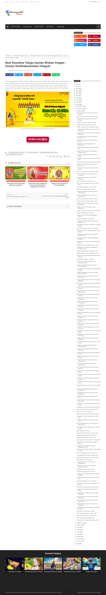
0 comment (31, 70)
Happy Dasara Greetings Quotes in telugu (88, 245)
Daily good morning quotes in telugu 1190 (88, 520)
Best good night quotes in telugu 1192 (87, 515)
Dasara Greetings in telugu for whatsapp (87, 228)
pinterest (95, 36)
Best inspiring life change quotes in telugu (88, 414)
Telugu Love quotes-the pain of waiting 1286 (88, 210)
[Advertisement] (37, 42)
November (80, 108)
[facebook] (100, 1)
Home (6, 1)
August (79, 525)
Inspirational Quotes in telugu (33, 571)
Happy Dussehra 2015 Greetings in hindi (87, 253)
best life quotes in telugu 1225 (85, 411)
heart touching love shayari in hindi (86, 181)
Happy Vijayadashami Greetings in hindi (87, 251)
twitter (82, 44)
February (79, 538)
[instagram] (97, 1)
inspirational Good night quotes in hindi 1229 (88, 407)
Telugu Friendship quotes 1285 (85, 212)
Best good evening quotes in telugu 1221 (87, 433)
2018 (77, 97)
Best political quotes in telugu (84, 459)
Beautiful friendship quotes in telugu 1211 (87, 457)
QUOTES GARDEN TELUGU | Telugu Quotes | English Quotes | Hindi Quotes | (37, 592)
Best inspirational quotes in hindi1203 (86, 481)
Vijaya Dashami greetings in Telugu (52, 55)
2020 (77, 93)
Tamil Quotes (60, 26)
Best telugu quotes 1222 (83, 430)
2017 (77, 100)
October (79, 111)
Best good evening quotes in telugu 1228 (87, 409)
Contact (17, 1)
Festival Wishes (15, 26)
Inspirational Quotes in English (53, 571)
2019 (77, 95)
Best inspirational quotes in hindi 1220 (87, 435)
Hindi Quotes (50, 26)
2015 (77, 104)
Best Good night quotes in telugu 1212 (87, 453)
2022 (77, 88)
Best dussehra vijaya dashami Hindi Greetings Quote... (86, 262)
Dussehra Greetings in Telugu (20, 55)
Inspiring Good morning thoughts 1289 (87, 201)
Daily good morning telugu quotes (85, 511)
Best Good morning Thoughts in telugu (87, 198)
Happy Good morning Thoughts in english (88, 127)
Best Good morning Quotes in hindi (86, 189)
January (79, 541)
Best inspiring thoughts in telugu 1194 (86, 513)
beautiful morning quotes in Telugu (86, 471)
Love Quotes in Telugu (14, 571)
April (78, 534)
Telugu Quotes (27, 26)
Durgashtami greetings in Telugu (85, 259)
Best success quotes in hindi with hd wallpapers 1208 (86, 466)
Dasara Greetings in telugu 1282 (85, 218)
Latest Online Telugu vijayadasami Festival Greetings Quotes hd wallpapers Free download (37, 185)
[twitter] (92, 1)
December (80, 106)
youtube (95, 40)
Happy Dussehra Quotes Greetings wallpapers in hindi (86, 446)
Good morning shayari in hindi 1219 (86, 437)
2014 (77, 543)
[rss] (90, 1)
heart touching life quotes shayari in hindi (87, 171)
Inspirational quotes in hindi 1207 (85, 469)
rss (82, 36)
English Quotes (38, 26)
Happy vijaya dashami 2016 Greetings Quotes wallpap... (87, 345)
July (78, 527)
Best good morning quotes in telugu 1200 (87, 487)
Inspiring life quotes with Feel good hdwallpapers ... (86, 462)
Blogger (99, 592)
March (79, 536)
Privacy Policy (25, 1)
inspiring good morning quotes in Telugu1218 (88, 439)
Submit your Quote (34, 1)
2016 (77, 102)
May (78, 532)
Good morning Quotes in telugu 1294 (86, 187)
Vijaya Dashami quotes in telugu (14, 154)
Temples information (91, 571)
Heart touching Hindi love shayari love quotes (89, 162)
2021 (77, 91)
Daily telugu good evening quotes (85, 517)
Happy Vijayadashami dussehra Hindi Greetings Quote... (86, 265)
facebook (95, 44)
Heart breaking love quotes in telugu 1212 (88, 455)
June (78, 529)
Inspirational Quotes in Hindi (72, 571)
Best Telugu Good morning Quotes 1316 (87, 116)
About (12, 1)
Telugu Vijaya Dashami (36, 55)
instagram (81, 40)
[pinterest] (95, 1)
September (80, 523)
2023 (77, 86)
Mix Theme (87, 592)
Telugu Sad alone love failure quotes (86, 124)
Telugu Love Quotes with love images (86, 122)
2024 (77, 84)
